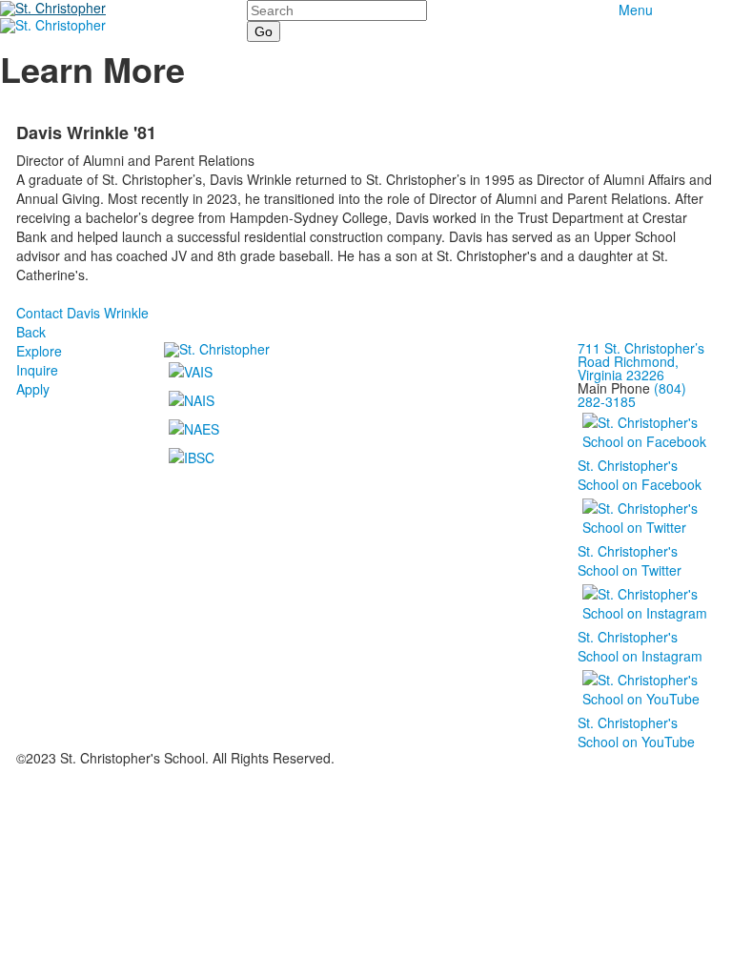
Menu (636, 9)
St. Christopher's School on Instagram (640, 646)
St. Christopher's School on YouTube (636, 732)
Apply (33, 388)
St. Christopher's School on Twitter (629, 560)
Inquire (37, 369)
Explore (39, 350)
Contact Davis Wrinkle (82, 312)
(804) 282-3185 (632, 394)
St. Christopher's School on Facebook (640, 475)
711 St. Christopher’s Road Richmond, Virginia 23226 (641, 361)
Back (31, 331)
